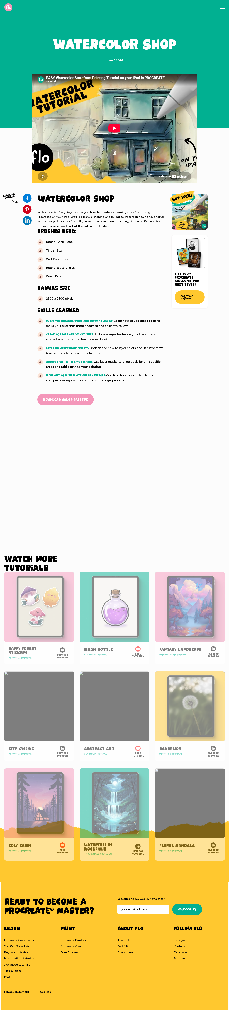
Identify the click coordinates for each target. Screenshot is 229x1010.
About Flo (124, 940)
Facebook (180, 952)
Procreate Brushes (73, 940)
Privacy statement (16, 991)
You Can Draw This (16, 946)
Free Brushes (69, 952)
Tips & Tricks (12, 970)
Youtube (179, 946)
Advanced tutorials (17, 964)
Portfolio (123, 946)
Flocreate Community (19, 940)
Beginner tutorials (16, 952)
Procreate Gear (71, 946)
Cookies (45, 991)
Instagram (180, 940)
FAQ (7, 976)
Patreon (179, 958)
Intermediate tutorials (19, 958)
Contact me (125, 952)
